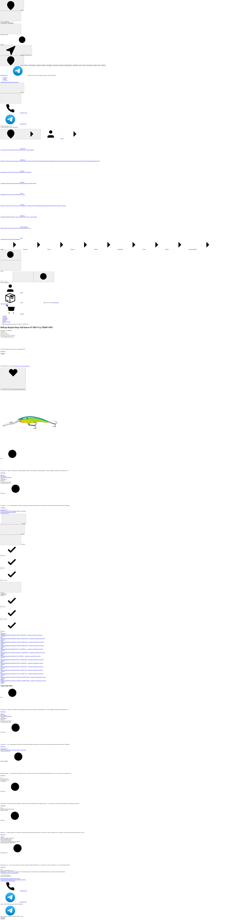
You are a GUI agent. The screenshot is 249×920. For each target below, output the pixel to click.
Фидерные (30, 183)
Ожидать (3, 353)
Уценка (16, 149)
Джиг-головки (16, 205)
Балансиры (71, 161)
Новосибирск (75, 65)
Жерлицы (3, 228)
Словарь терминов (29, 149)
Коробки (8, 216)
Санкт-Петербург (32, 65)
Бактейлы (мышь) (28, 161)
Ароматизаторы (4, 239)
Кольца (42, 205)
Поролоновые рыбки (64, 161)
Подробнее (3, 351)
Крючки (51, 205)
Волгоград (39, 65)
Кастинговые (9, 183)
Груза (11, 205)
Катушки (22, 171)
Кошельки (13, 216)
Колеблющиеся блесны (54, 161)
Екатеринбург (49, 65)
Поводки (55, 205)
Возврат (96, 249)
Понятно (2, 918)
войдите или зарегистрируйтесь (23, 366)
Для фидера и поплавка (32, 205)
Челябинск (103, 65)
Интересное (22, 148)
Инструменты (8, 228)
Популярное (12, 149)
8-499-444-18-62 (4, 75)
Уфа (99, 65)
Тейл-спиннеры (35, 161)
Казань (26, 65)
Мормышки (88, 161)
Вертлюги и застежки (5, 205)
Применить (3, 633)
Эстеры (23, 194)
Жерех (18, 511)
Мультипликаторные (13, 172)
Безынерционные (4, 172)
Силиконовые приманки (18, 161)
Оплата (4, 78)
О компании (120, 249)
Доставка (5, 77)
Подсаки (26, 228)
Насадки (10, 239)
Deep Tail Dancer (7, 477)
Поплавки (59, 205)
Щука (9, 511)
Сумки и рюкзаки (19, 216)
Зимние (26, 172)
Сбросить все (3, 594)
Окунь (6, 511)
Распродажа (6, 149)
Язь (4, 511)
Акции (2, 149)
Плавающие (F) (4, 509)
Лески (21, 193)
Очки (22, 228)
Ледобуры (13, 228)
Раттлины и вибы (9, 161)
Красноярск (61, 65)
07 (4, 478)
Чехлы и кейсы (30, 216)
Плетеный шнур (10, 194)
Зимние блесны (77, 161)
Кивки (38, 205)
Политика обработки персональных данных (10, 878)
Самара (95, 65)
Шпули (29, 172)
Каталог (22, 92)
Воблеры (2, 161)
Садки (29, 228)
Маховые (21, 183)
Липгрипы (18, 228)
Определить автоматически (25, 55)
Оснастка (22, 204)
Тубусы (25, 216)
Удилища (22, 182)
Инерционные (21, 172)
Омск (80, 65)
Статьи (23, 149)
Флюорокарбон (17, 194)
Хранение (22, 215)
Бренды (20, 149)
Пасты (13, 239)
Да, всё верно (3, 23)
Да (1, 777)
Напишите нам (23, 123)
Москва (7, 21)
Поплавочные (15, 183)
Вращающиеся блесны (44, 161)
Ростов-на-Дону (89, 65)
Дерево (2, 836)
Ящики (35, 216)
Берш (24, 511)
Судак (21, 511)
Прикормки (17, 239)
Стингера (64, 205)
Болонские (25, 183)
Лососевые (14, 511)
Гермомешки (3, 216)
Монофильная (4, 194)
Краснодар (55, 65)
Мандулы (84, 161)
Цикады (98, 161)
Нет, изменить (10, 23)
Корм (21, 238)
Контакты (5, 80)
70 (6, 479)
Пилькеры (93, 161)
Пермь (84, 65)
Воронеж (43, 65)
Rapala (4, 476)
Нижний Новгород (68, 65)
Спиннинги (3, 183)
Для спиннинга (23, 205)
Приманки (22, 159)
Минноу (2, 475)
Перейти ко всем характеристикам (8, 512)
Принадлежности (24, 226)
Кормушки (46, 205)
